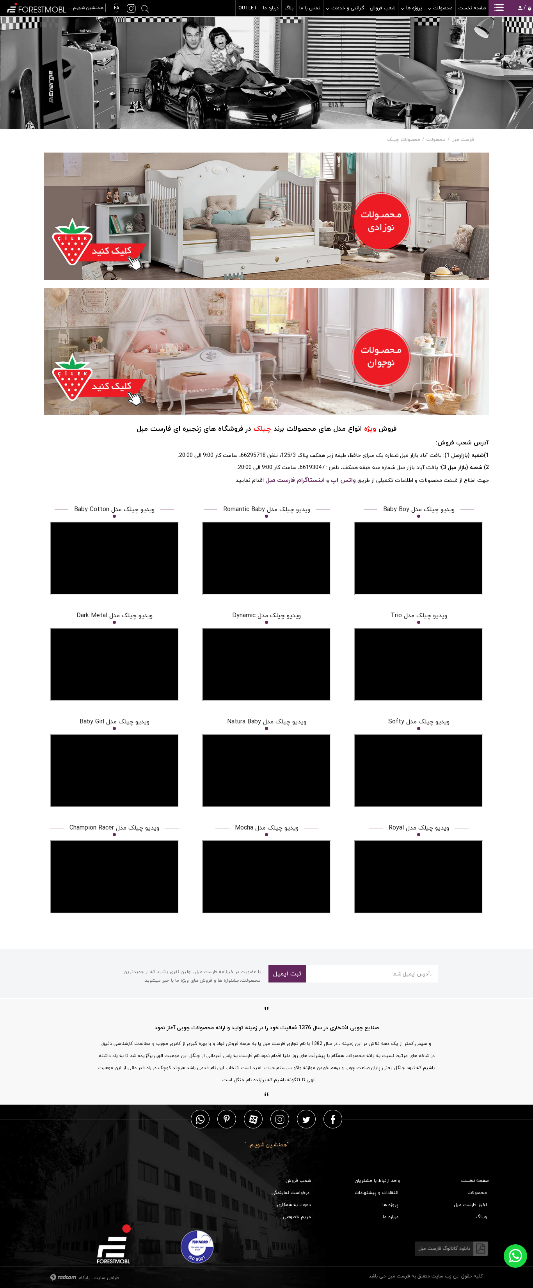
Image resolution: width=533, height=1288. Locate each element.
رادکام (83, 1278)
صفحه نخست (475, 1180)
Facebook (333, 1119)
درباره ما (390, 1217)
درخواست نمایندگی (290, 1193)
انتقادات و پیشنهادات (376, 1193)
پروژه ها (390, 1205)
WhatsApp (200, 1119)
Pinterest (227, 1119)
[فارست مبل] (56, 7)
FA (115, 8)
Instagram (279, 1119)
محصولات (436, 139)
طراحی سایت (106, 1278)
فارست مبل (462, 139)
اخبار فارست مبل (470, 1205)
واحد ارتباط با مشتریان (377, 1180)
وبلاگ (481, 1217)
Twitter (306, 1119)
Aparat (253, 1119)
